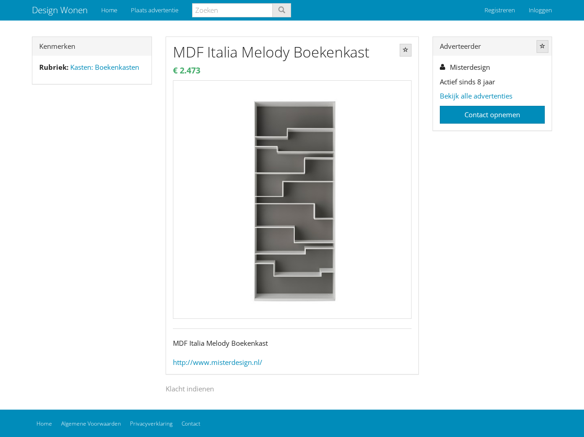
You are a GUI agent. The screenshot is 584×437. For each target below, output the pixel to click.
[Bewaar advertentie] (406, 50)
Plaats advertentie (154, 10)
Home (109, 10)
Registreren (500, 10)
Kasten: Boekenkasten (104, 67)
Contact (191, 423)
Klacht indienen (190, 388)
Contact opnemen (492, 114)
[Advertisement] (92, 235)
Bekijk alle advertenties (476, 95)
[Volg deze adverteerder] (542, 46)
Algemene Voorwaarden (91, 423)
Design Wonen (60, 10)
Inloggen (540, 10)
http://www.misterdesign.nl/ (217, 362)
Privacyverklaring (151, 423)
